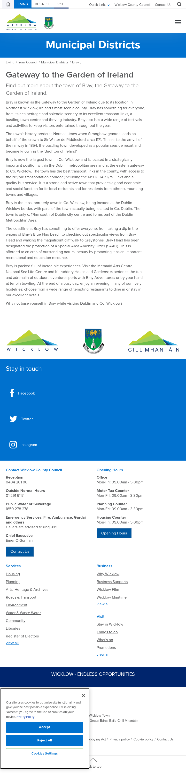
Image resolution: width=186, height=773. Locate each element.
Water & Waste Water (23, 612)
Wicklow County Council (132, 5)
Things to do (107, 632)
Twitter (27, 419)
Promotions (106, 647)
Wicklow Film (108, 589)
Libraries (13, 628)
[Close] (83, 695)
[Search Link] (178, 5)
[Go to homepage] (153, 341)
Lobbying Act (96, 739)
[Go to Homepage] (32, 341)
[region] (44, 728)
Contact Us (163, 5)
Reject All (44, 740)
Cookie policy (143, 739)
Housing (13, 574)
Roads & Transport (21, 597)
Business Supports (112, 581)
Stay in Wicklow (110, 624)
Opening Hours (114, 533)
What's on (105, 639)
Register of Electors (22, 636)
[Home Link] (8, 4)
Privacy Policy (25, 717)
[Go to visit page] (93, 341)
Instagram (29, 444)
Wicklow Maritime (112, 597)
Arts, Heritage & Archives (27, 589)
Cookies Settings (44, 754)
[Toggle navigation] (178, 22)
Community (15, 620)
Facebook (26, 393)
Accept (44, 727)
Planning (13, 581)
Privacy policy (119, 739)
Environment (16, 605)
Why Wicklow (108, 574)
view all (12, 643)
